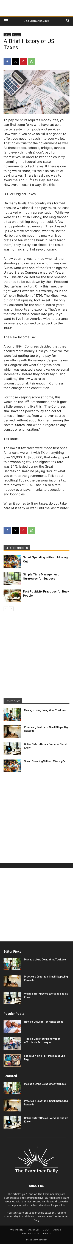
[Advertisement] (36, 8)
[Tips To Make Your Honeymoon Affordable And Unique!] (12, 1043)
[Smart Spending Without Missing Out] (12, 561)
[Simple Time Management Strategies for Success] (12, 578)
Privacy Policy (16, 1229)
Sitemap (57, 1229)
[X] (15, 61)
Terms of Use (33, 1229)
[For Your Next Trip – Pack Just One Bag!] (12, 1060)
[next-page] (11, 609)
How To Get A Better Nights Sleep (43, 1021)
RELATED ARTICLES (17, 548)
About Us (47, 1233)
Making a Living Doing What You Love (45, 710)
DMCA (46, 1229)
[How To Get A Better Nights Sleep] (12, 1026)
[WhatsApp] (31, 61)
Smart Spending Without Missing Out (45, 761)
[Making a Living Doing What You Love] (12, 714)
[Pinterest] (23, 61)
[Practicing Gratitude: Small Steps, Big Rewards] (12, 731)
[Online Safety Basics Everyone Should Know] (12, 748)
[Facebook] (7, 61)
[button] (6, 21)
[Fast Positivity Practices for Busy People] (12, 595)
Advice (7, 35)
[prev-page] (6, 609)
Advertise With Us (30, 1233)
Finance (16, 35)
